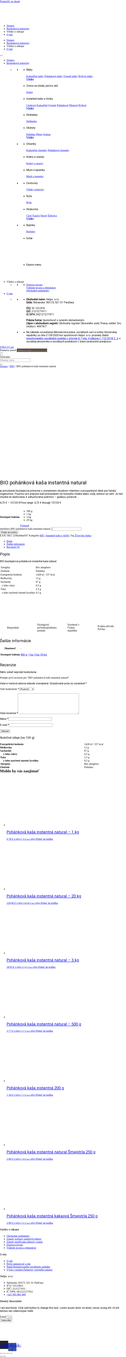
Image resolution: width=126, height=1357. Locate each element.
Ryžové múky (85, 76)
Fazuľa (36, 215)
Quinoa (47, 134)
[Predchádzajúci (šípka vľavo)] (1, 1356)
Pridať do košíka (9, 532)
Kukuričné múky (35, 76)
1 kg (30, 654)
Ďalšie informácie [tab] (16, 544)
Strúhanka (31, 121)
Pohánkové (62, 105)
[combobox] (15, 360)
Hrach (44, 215)
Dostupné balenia (10, 517)
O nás (10, 34)
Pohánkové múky (53, 76)
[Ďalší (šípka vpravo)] (4, 1356)
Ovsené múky (70, 76)
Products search (8, 350)
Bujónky (30, 231)
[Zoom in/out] (1, 1353)
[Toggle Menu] (1, 55)
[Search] (1, 354)
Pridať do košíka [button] (44, 839)
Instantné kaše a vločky (58, 535)
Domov (10, 25)
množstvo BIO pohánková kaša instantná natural (25, 528)
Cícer (29, 215)
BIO (12, 366)
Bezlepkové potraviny (18, 28)
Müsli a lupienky (35, 176)
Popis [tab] (9, 541)
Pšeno (39, 134)
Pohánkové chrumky (58, 150)
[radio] (29, 511)
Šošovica (52, 215)
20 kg (43, 654)
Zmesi (29, 92)
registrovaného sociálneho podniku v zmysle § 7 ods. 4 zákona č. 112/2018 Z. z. (72, 338)
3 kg (36, 654)
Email (3, 1316)
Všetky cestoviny (35, 189)
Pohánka (30, 134)
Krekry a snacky (34, 163)
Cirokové (31, 105)
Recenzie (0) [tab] (13, 547)
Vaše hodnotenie (9, 689)
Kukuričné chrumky (36, 150)
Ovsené (52, 105)
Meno (4, 718)
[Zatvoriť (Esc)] (11, 1353)
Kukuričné (42, 105)
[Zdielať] (8, 1353)
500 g (24, 654)
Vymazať (24, 525)
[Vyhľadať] (1, 364)
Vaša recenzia (9, 713)
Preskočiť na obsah (10, 1)
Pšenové (73, 105)
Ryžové (82, 105)
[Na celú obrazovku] (4, 1353)
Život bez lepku (83, 535)
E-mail (4, 725)
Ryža (29, 202)
